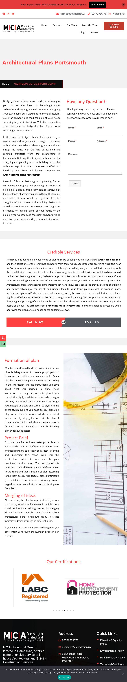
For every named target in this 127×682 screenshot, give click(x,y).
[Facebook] (4, 14)
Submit (74, 183)
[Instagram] (8, 14)
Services (57, 25)
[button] (53, 610)
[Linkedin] (13, 14)
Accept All (64, 677)
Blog (82, 32)
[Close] (123, 5)
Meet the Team (90, 25)
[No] (123, 673)
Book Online (97, 4)
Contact (94, 32)
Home (44, 25)
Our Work (72, 25)
